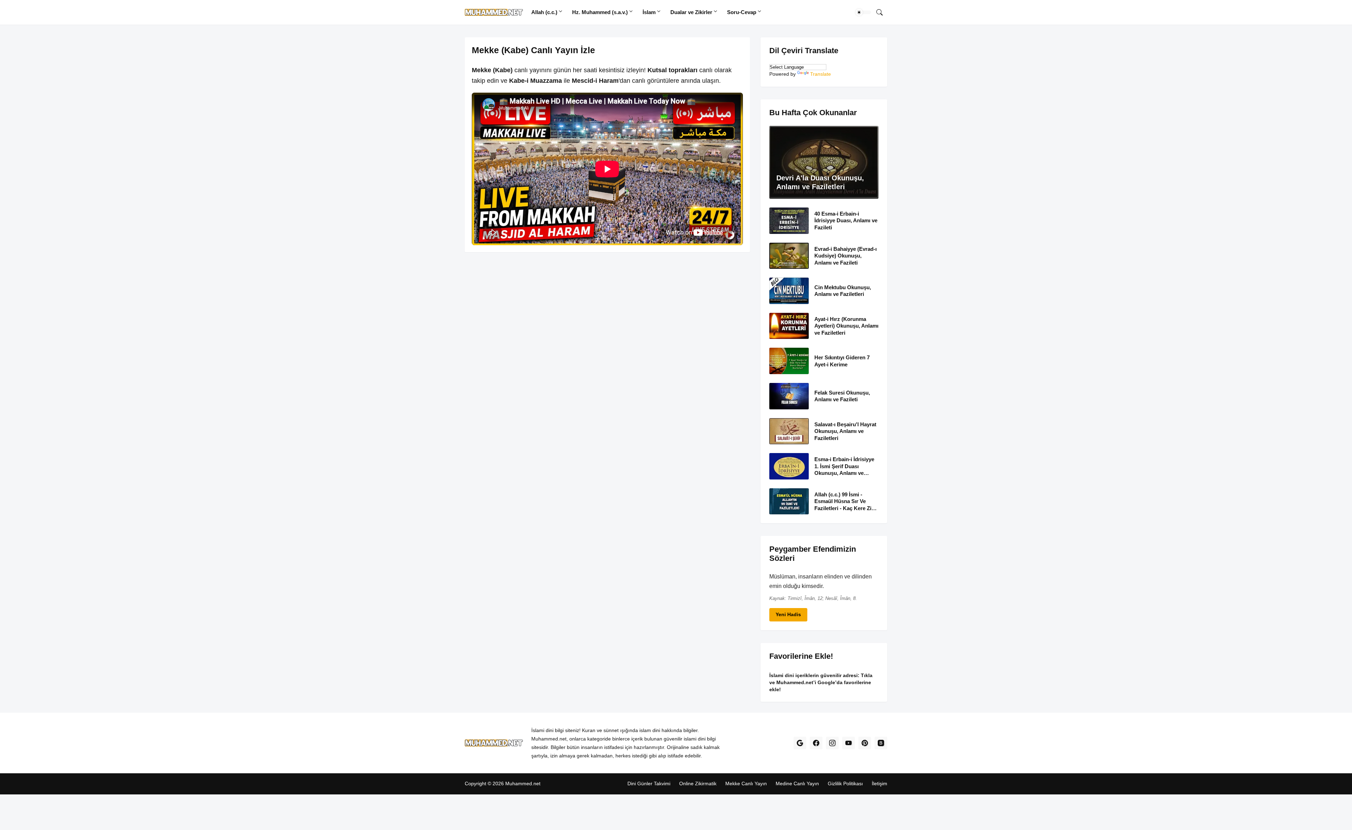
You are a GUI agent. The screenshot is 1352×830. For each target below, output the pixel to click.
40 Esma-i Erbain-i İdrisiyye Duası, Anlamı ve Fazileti (845, 220)
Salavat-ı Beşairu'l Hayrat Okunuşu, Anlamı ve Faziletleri (845, 431)
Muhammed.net (522, 783)
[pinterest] (864, 743)
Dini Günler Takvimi (648, 783)
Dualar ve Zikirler (691, 12)
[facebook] (816, 743)
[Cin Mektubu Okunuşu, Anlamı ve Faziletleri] (789, 291)
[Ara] (879, 12)
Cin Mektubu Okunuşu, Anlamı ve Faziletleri (842, 290)
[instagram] (832, 743)
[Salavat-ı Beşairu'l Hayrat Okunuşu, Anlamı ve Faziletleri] (789, 431)
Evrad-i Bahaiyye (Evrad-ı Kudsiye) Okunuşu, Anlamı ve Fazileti (845, 255)
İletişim (879, 783)
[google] (800, 743)
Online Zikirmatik (697, 783)
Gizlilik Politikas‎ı (845, 783)
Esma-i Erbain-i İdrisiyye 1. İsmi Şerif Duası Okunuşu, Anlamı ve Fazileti (844, 466)
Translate (820, 74)
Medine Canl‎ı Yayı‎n (797, 783)
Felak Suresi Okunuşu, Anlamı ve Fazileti (842, 395)
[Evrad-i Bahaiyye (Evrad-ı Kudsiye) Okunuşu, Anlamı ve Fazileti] (789, 255)
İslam (649, 12)
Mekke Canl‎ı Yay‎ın (746, 783)
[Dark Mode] (863, 12)
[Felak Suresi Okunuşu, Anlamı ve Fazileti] (789, 396)
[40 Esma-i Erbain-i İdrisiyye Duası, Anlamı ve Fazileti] (789, 221)
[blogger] (881, 743)
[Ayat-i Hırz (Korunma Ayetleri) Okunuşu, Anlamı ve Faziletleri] (789, 325)
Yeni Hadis (788, 614)
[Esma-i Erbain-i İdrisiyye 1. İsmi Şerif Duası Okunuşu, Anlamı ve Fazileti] (789, 466)
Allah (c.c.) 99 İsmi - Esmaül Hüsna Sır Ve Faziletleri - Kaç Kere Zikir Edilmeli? (846, 501)
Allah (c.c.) (544, 12)
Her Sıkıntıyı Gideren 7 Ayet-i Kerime (842, 360)
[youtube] (848, 743)
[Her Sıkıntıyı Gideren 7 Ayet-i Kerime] (789, 361)
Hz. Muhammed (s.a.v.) (600, 12)
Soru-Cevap (741, 12)
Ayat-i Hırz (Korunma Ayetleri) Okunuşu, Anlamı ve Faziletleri (846, 325)
